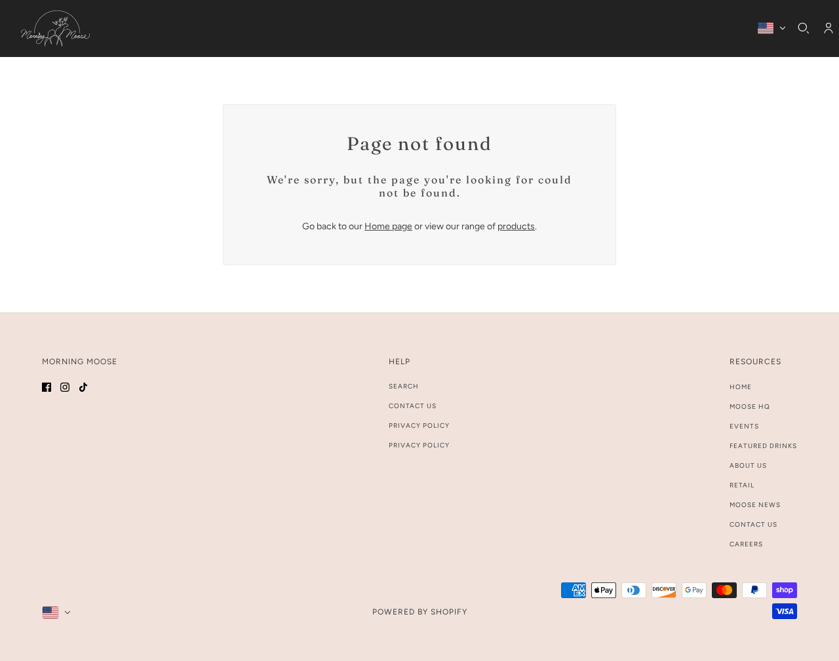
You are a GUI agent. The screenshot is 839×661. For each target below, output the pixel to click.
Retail (742, 485)
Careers (746, 544)
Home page (388, 226)
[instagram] (65, 386)
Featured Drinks (763, 446)
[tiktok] (83, 386)
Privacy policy (419, 445)
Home (741, 387)
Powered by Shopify (419, 611)
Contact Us (413, 406)
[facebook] (46, 386)
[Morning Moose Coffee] (55, 28)
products (516, 226)
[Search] (803, 28)
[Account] (828, 28)
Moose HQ (750, 406)
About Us (748, 465)
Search (404, 386)
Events (744, 426)
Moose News (755, 504)
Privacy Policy (419, 425)
